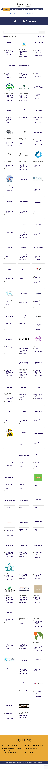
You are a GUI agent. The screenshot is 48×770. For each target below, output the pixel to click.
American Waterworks (23, 595)
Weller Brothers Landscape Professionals (38, 643)
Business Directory (9, 725)
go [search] (42, 32)
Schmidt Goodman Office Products (9, 666)
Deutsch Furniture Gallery (22, 346)
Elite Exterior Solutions (9, 93)
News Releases (16, 725)
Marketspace (30, 725)
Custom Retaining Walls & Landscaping (23, 370)
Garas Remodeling (8, 300)
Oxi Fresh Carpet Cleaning (7, 394)
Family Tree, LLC (7, 595)
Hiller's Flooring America (38, 300)
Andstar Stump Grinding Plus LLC (24, 713)
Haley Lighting (36, 618)
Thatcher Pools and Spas (38, 161)
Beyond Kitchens (7, 161)
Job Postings (36, 725)
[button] (4, 36)
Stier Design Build (22, 161)
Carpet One (6, 573)
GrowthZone (39, 762)
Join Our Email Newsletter (31, 748)
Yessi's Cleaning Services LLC (38, 346)
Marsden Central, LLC (37, 322)
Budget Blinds (36, 185)
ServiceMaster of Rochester (22, 139)
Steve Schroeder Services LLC (24, 619)
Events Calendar (23, 725)
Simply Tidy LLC (22, 49)
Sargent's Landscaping (23, 93)
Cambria (20, 439)
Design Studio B (36, 595)
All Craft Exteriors (7, 138)
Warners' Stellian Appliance (36, 276)
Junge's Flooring (7, 528)
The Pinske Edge (36, 689)
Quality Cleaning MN (8, 439)
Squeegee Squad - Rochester (8, 186)
